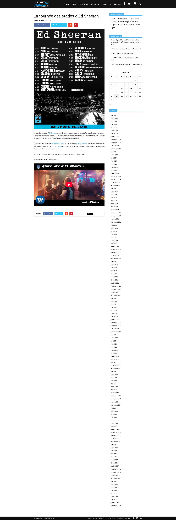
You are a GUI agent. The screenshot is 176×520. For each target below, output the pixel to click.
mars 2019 (114, 387)
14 (131, 88)
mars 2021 (114, 313)
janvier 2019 (115, 393)
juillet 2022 (114, 265)
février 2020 (114, 353)
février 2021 (114, 316)
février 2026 (114, 133)
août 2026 (114, 115)
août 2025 (114, 152)
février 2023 (114, 243)
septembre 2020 (116, 332)
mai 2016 (114, 490)
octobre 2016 (115, 475)
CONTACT (117, 4)
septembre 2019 (116, 368)
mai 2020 (114, 344)
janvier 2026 (115, 137)
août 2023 (114, 225)
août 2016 (114, 481)
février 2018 (114, 426)
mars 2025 (114, 167)
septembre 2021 (116, 295)
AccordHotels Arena (57, 143)
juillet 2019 (114, 374)
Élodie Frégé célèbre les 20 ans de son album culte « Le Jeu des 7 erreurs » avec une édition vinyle (125, 42)
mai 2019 (114, 381)
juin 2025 (114, 158)
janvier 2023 (115, 246)
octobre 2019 (115, 365)
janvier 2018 (115, 429)
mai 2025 (114, 161)
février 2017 (114, 463)
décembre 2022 (116, 249)
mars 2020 (114, 350)
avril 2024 (114, 201)
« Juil (110, 104)
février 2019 (114, 390)
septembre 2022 (116, 259)
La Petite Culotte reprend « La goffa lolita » (125, 19)
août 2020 (114, 335)
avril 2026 (114, 127)
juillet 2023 (114, 228)
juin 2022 (114, 268)
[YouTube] (141, 518)
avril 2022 (114, 274)
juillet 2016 (114, 484)
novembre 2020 (116, 326)
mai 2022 (114, 271)
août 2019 (114, 371)
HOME (67, 4)
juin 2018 (114, 414)
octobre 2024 (115, 182)
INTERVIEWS (83, 4)
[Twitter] (137, 518)
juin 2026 (114, 121)
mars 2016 (114, 496)
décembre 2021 (116, 286)
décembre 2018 (116, 396)
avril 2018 (114, 420)
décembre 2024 (116, 176)
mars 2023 (114, 240)
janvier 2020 (115, 356)
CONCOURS (107, 4)
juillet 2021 (114, 301)
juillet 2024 (114, 191)
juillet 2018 (114, 411)
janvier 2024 (115, 210)
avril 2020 (114, 347)
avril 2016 (114, 493)
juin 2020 (114, 341)
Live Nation (58, 146)
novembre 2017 (116, 435)
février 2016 (114, 499)
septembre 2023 (116, 222)
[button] (140, 4)
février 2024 (114, 207)
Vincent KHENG (39, 20)
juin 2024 (114, 194)
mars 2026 (114, 130)
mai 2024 (114, 198)
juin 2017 (114, 451)
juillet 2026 (114, 118)
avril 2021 (114, 310)
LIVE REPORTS (95, 4)
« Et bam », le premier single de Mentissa (124, 22)
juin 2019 (114, 377)
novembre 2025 (116, 143)
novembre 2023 (116, 216)
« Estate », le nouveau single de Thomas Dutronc (126, 64)
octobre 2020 (115, 329)
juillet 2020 (114, 338)
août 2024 (114, 188)
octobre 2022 (115, 255)
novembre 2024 (116, 179)
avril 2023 (114, 237)
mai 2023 (114, 234)
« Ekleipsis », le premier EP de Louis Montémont (126, 49)
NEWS (74, 4)
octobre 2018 (115, 402)
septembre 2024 (116, 185)
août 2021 (114, 298)
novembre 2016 (116, 472)
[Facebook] (133, 518)
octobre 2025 (115, 146)
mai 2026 (114, 124)
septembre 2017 (116, 442)
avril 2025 (114, 164)
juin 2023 (114, 231)
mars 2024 (114, 204)
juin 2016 (114, 487)
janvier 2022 (115, 283)
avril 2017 (114, 457)
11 (116, 88)
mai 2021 (114, 307)
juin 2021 (114, 304)
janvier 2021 (115, 320)
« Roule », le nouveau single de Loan (122, 53)
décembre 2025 (116, 140)
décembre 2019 (116, 359)
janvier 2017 (115, 466)
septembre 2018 (116, 405)
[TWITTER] (129, 4)
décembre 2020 (116, 323)
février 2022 (114, 280)
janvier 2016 (115, 503)
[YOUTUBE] (135, 4)
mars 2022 (114, 277)
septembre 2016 (116, 478)
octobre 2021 (115, 292)
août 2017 (114, 445)
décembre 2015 (116, 506)
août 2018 (114, 408)
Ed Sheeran (53, 133)
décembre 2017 (116, 432)
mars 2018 (114, 423)
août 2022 (114, 262)
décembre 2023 (116, 213)
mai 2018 (114, 417)
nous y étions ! (82, 143)
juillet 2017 (114, 448)
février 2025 (114, 170)
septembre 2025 (116, 149)
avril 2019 (114, 384)
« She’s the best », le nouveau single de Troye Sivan (125, 59)
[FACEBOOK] (125, 4)
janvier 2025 (115, 173)
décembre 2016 (116, 469)
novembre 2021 (116, 289)
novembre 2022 (116, 252)
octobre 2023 (115, 219)
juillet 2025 (114, 155)
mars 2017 (114, 460)
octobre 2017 (115, 438)
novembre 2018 (116, 399)
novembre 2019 (116, 362)
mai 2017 (114, 454)
